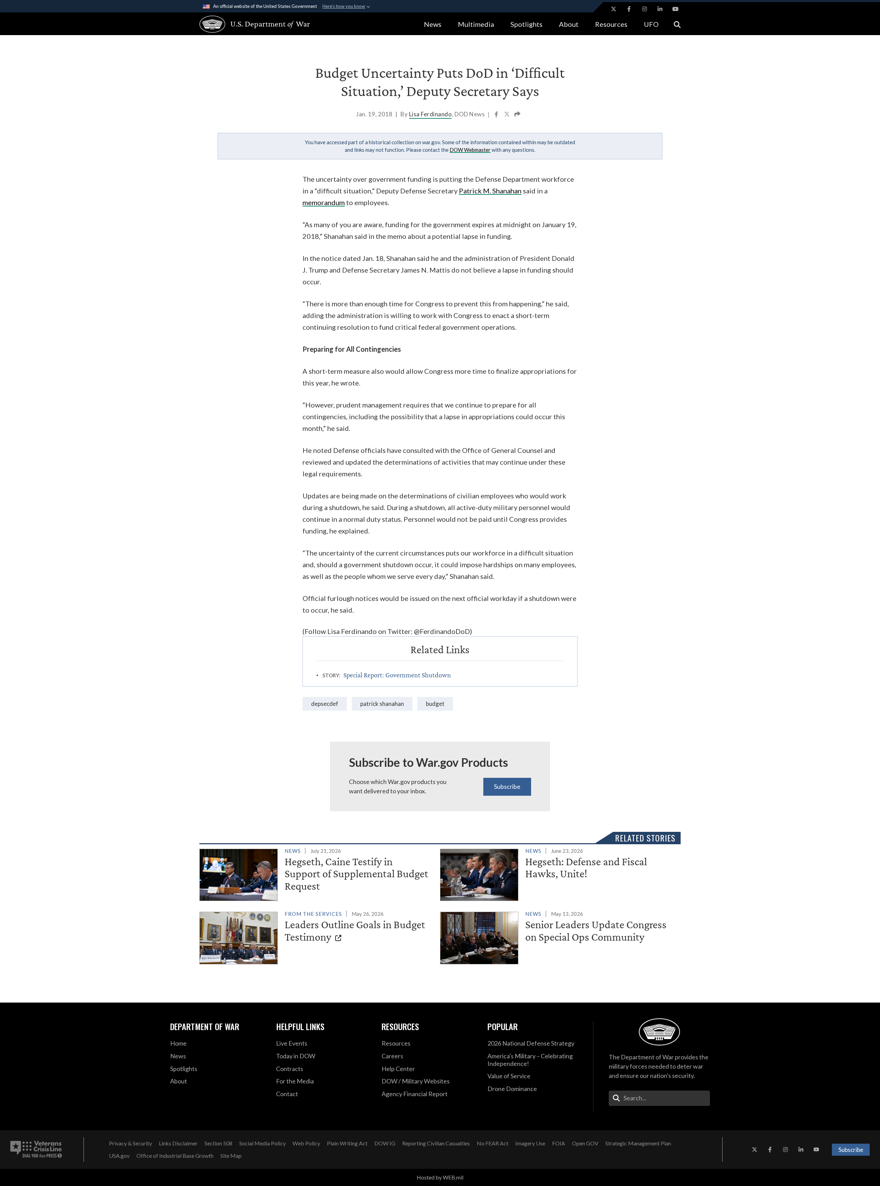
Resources (611, 24)
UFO (651, 24)
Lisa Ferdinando (430, 114)
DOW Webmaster (470, 150)
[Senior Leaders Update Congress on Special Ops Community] (557, 936)
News (432, 24)
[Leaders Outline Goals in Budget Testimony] (316, 936)
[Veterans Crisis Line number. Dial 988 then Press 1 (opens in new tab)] (36, 1149)
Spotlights (526, 24)
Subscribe (507, 786)
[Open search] (677, 24)
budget (435, 703)
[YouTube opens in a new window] (675, 9)
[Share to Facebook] (497, 115)
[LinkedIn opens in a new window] (660, 9)
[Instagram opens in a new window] (644, 9)
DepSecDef (324, 703)
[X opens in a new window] (613, 9)
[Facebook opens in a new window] (629, 9)
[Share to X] (507, 115)
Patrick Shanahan (382, 703)
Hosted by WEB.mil (440, 1177)
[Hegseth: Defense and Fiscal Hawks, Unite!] (557, 873)
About (569, 24)
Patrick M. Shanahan (490, 191)
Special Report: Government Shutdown (397, 675)
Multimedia (476, 24)
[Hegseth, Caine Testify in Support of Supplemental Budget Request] (316, 873)
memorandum (323, 202)
